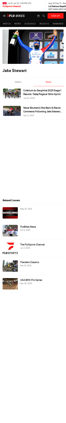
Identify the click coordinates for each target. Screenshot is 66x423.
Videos (18, 81)
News (48, 81)
